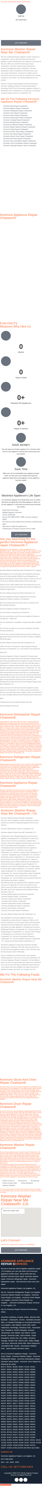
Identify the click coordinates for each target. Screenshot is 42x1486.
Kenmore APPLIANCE (15, 2)
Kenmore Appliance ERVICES (17, 1262)
